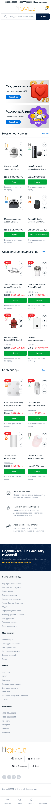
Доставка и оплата (10, 688)
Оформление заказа (11, 651)
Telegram (6, 721)
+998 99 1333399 (9, 717)
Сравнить (21, 150)
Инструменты (8, 618)
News (4, 659)
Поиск (43, 16)
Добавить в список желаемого (21, 144)
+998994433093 (10, 2)
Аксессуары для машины (13, 614)
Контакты (6, 680)
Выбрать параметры (38, 235)
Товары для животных (11, 599)
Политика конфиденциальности (15, 696)
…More (5, 699)
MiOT (4, 676)
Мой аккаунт (7, 640)
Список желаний (9, 655)
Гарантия (6, 692)
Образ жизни (7, 591)
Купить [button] (14, 182)
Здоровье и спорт (9, 622)
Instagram (6, 725)
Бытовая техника (9, 595)
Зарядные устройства (11, 611)
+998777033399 (25, 2)
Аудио (5, 607)
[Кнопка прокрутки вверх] (46, 794)
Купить (14, 419)
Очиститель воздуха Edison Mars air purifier (37, 287)
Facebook (6, 732)
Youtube (5, 729)
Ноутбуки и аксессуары (12, 584)
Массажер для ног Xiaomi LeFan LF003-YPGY (12, 222)
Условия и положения (11, 684)
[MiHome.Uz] (25, 8)
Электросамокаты (9, 626)
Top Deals (6, 672)
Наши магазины (40, 2)
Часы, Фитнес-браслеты (12, 603)
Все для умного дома (11, 587)
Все (43, 134)
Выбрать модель (16, 50)
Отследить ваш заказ (11, 644)
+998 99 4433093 (9, 713)
